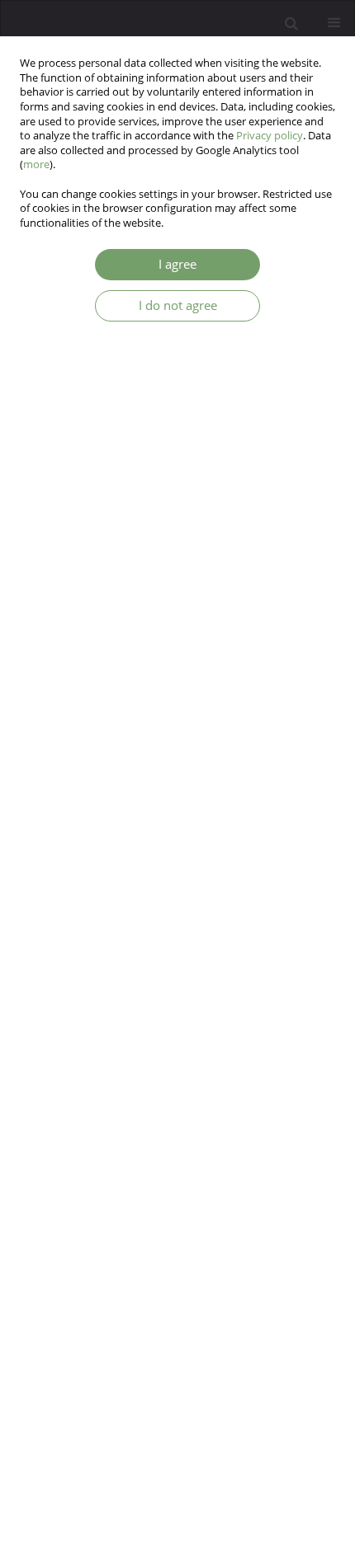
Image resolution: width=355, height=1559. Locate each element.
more (36, 164)
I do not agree (178, 305)
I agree (177, 264)
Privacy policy (269, 136)
